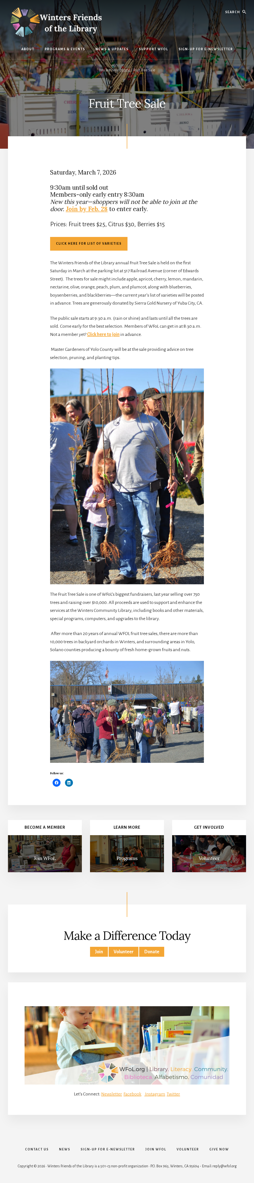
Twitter (173, 1094)
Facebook (132, 1094)
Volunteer (209, 858)
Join (99, 951)
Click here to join (103, 334)
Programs (127, 858)
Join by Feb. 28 (87, 209)
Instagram (154, 1094)
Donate (151, 951)
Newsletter (111, 1094)
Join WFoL (45, 858)
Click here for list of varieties (89, 243)
